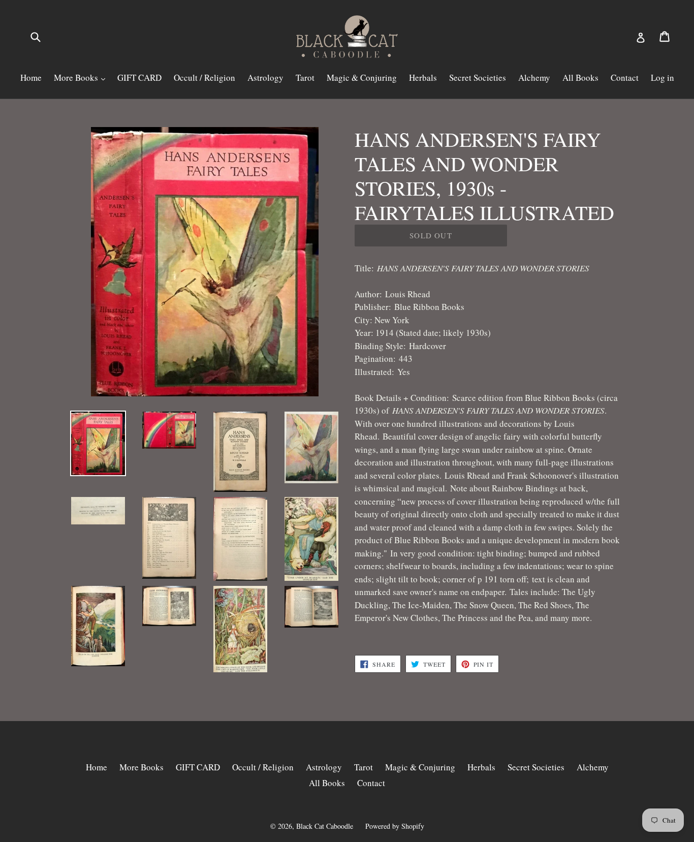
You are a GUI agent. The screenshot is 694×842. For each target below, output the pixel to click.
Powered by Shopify (394, 826)
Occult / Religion (204, 77)
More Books (77, 77)
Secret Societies (477, 77)
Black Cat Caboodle (324, 826)
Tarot (305, 77)
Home (31, 77)
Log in (662, 77)
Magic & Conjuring (362, 77)
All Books (580, 77)
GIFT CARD (139, 77)
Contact (625, 77)
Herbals (423, 77)
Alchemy (534, 77)
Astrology (265, 77)
